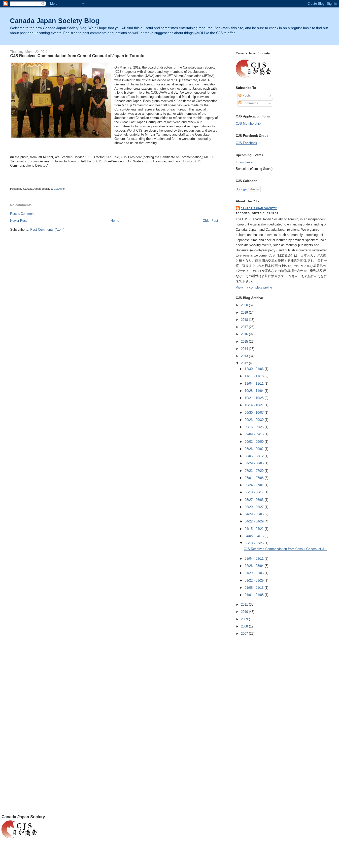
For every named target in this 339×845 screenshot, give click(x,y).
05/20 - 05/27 (255, 507)
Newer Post (18, 220)
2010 (245, 612)
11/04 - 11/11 (255, 383)
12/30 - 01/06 (255, 369)
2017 (245, 327)
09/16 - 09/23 (255, 427)
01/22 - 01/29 (255, 580)
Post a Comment (22, 214)
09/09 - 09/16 (255, 434)
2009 (245, 619)
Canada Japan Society (259, 208)
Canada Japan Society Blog (55, 21)
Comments (249, 103)
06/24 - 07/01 (255, 485)
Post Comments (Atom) (47, 229)
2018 (245, 320)
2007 (245, 633)
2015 (245, 341)
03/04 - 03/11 (255, 558)
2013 (245, 356)
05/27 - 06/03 (255, 500)
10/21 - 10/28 (255, 398)
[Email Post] (66, 188)
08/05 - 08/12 (255, 456)
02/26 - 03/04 (255, 566)
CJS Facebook (246, 143)
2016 (245, 334)
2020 (245, 305)
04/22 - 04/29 (255, 521)
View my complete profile (254, 287)
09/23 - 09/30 (255, 420)
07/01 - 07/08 (255, 478)
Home (115, 220)
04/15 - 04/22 (255, 529)
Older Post (210, 220)
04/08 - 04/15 (255, 536)
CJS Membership (248, 123)
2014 (245, 349)
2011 (245, 604)
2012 (245, 363)
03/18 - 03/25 (255, 543)
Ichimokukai (244, 162)
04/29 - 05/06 (255, 514)
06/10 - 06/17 (255, 492)
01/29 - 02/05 (255, 573)
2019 (245, 312)
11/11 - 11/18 (255, 376)
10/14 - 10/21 (255, 405)
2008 (245, 626)
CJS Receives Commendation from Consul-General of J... (285, 549)
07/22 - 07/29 (255, 471)
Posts (246, 95)
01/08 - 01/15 (255, 587)
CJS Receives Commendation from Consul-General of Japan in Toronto (77, 55)
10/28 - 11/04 (255, 391)
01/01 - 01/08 (255, 595)
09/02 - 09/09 (255, 441)
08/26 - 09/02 (255, 449)
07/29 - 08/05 (255, 463)
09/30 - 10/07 (255, 412)
